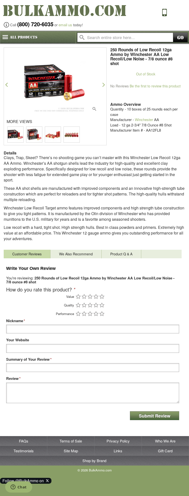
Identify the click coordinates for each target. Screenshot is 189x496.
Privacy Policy (118, 440)
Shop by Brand (94, 460)
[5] (102, 296)
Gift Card (165, 450)
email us (65, 24)
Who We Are (165, 440)
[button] (6, 84)
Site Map (71, 450)
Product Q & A (121, 253)
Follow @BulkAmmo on (24, 480)
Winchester (144, 119)
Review (12, 378)
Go (180, 38)
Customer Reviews (27, 253)
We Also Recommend (76, 253)
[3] (90, 296)
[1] (78, 296)
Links (118, 450)
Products (23, 37)
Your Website (17, 340)
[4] (96, 296)
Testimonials (24, 450)
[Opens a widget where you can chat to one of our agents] (18, 487)
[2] (84, 296)
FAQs (23, 440)
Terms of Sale (71, 440)
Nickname (14, 320)
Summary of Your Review (28, 359)
